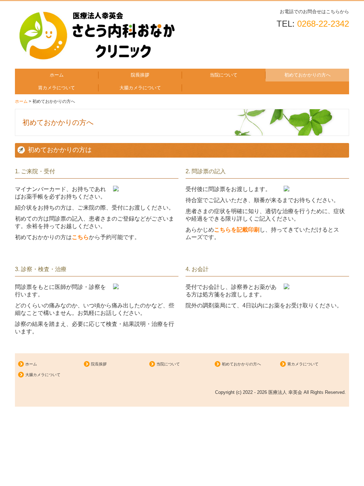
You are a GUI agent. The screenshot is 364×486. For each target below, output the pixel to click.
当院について (223, 75)
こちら (80, 237)
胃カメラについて (56, 87)
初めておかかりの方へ (307, 75)
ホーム (57, 75)
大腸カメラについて (140, 87)
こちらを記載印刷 (236, 230)
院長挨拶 (140, 75)
